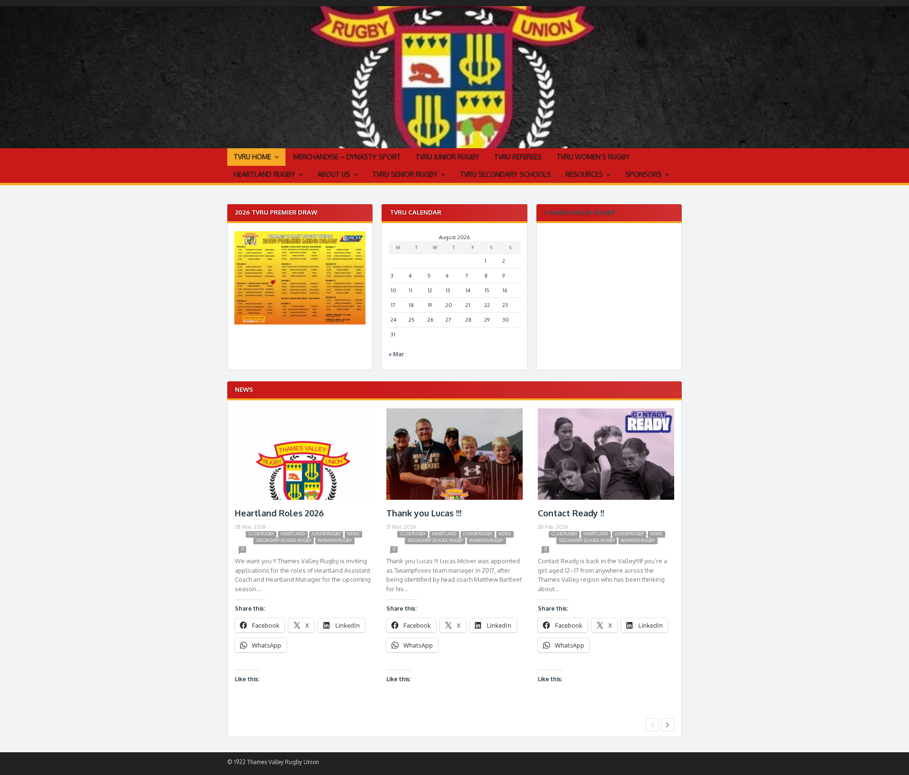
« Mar (396, 354)
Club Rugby (261, 533)
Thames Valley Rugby (580, 212)
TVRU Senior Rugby (405, 174)
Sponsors (643, 174)
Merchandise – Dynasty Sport (347, 157)
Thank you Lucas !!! (424, 513)
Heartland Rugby (264, 174)
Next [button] (667, 724)
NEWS (353, 533)
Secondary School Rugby (284, 540)
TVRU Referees (518, 157)
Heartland (292, 533)
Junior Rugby (326, 533)
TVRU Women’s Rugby (593, 157)
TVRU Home (252, 157)
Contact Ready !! (571, 513)
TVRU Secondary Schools (505, 174)
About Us (334, 174)
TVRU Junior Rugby (448, 157)
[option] (303, 561)
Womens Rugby (335, 540)
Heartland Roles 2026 (279, 513)
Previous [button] (652, 724)
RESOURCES (584, 174)
